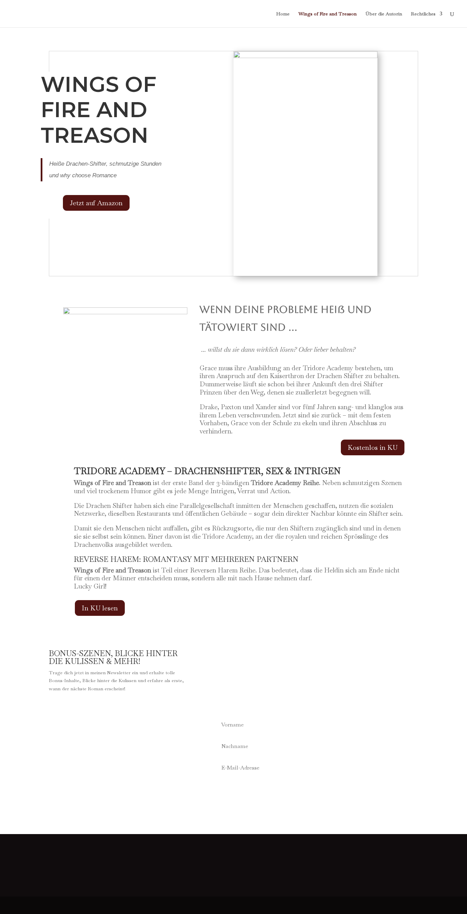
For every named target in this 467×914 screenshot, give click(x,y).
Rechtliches (423, 14)
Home (283, 14)
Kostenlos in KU (373, 447)
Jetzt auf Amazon (96, 202)
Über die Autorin (383, 14)
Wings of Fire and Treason (327, 14)
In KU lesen (100, 608)
